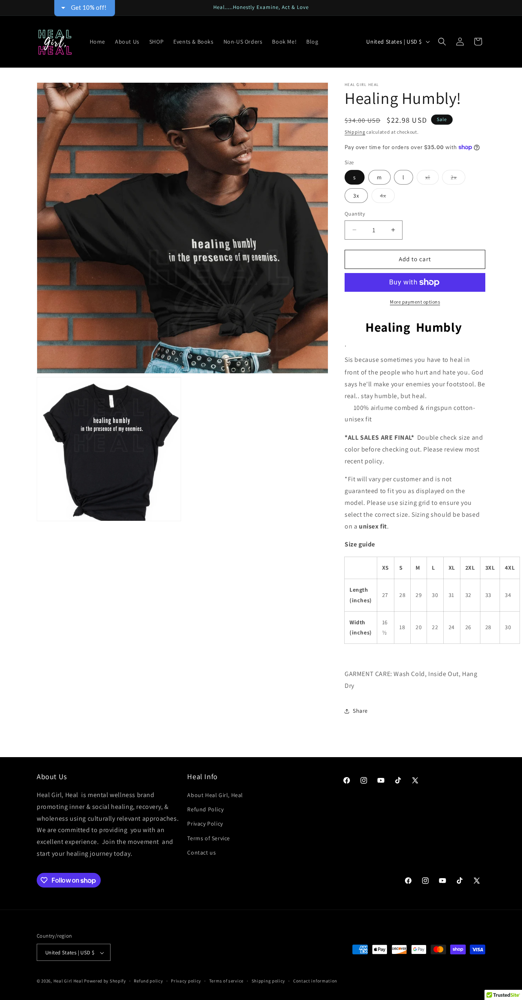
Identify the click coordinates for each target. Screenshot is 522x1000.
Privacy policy (186, 981)
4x (387, 197)
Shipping (355, 132)
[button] (442, 42)
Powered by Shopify (105, 981)
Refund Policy (205, 809)
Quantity (355, 213)
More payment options (415, 302)
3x (356, 195)
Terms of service (226, 981)
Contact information (315, 981)
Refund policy (148, 981)
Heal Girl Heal (68, 981)
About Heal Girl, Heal (215, 795)
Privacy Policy (205, 824)
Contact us (201, 852)
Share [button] (360, 710)
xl (432, 179)
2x (458, 179)
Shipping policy (268, 981)
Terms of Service (208, 838)
